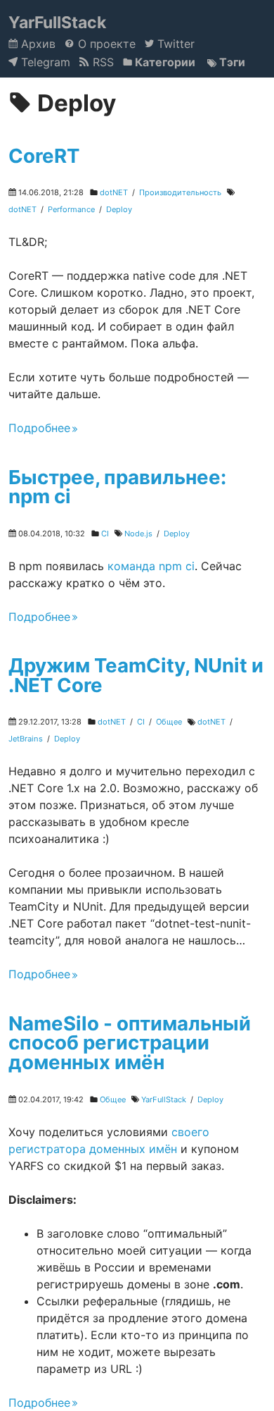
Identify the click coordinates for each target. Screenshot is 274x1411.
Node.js (138, 533)
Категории (163, 62)
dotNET (114, 192)
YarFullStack (57, 22)
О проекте (104, 44)
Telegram (44, 62)
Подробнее (39, 428)
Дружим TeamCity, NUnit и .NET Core (135, 675)
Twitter (174, 44)
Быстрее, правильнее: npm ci (117, 487)
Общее (169, 722)
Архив (37, 44)
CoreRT (43, 156)
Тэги (230, 62)
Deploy (119, 209)
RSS (101, 62)
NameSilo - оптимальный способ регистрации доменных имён (129, 1042)
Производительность (180, 192)
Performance (71, 209)
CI (105, 533)
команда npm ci (151, 566)
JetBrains (25, 739)
